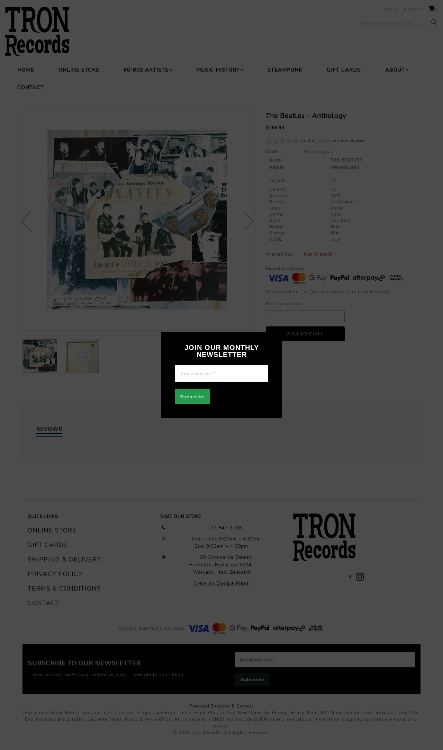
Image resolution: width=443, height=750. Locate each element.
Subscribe (192, 396)
